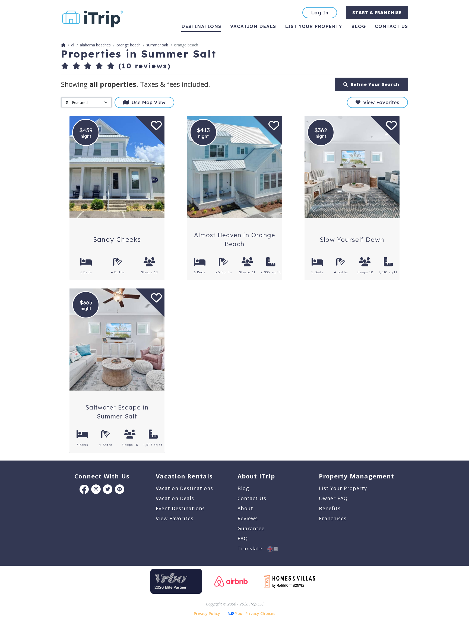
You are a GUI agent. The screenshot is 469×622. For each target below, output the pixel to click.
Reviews (247, 518)
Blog (358, 26)
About (245, 508)
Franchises (333, 518)
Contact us (391, 26)
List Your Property (313, 26)
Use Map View (147, 102)
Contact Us (251, 498)
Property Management (356, 476)
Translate (252, 548)
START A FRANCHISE (377, 12)
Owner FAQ (333, 498)
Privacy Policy (207, 613)
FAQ (242, 538)
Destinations (201, 26)
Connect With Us (101, 476)
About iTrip (256, 476)
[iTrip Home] (63, 44)
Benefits (330, 508)
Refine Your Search (373, 84)
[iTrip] (92, 17)
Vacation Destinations (184, 488)
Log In (319, 12)
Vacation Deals (253, 26)
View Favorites (379, 102)
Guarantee (251, 528)
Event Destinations (180, 508)
